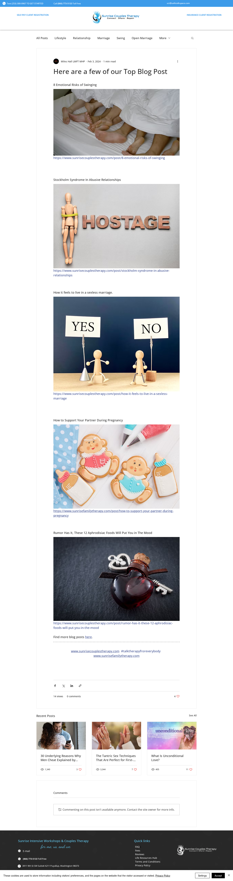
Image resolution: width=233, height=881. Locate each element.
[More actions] (178, 61)
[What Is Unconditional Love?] (171, 735)
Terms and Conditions (147, 861)
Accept (218, 875)
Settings (202, 875)
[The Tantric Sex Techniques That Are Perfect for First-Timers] (116, 735)
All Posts (42, 38)
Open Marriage (142, 38)
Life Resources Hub (146, 857)
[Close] (229, 875)
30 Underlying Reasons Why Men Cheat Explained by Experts (61, 758)
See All (193, 715)
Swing (121, 38)
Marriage (103, 38)
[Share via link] (80, 685)
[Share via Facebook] (55, 685)
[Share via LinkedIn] (71, 685)
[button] (32, 15)
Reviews (139, 854)
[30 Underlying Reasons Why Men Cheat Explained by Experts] (61, 735)
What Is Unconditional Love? (167, 758)
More (162, 38)
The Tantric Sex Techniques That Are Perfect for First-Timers (116, 758)
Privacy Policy (142, 865)
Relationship (82, 38)
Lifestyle (60, 38)
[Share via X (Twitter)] (63, 685)
